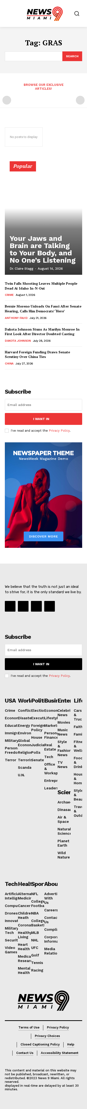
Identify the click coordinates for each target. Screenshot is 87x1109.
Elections (39, 710)
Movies (64, 722)
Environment (29, 733)
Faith (78, 727)
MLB (35, 933)
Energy (24, 725)
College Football (39, 903)
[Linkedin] (36, 606)
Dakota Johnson (18, 340)
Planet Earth (63, 843)
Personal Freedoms (14, 750)
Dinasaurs (66, 810)
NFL (34, 894)
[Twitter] (49, 606)
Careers (51, 910)
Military (11, 740)
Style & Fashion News (64, 748)
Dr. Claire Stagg (21, 268)
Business (56, 700)
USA (10, 700)
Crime (9, 295)
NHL (34, 940)
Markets (51, 725)
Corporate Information (55, 939)
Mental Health (24, 970)
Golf (35, 955)
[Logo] (43, 1000)
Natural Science (65, 831)
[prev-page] (6, 100)
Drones (11, 913)
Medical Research (26, 958)
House (36, 737)
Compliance (55, 929)
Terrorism (27, 760)
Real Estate (50, 747)
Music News (63, 732)
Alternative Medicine (28, 896)
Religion (25, 752)
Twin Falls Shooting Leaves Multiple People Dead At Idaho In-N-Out (41, 286)
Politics (41, 700)
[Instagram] (23, 606)
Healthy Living (25, 935)
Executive (40, 718)
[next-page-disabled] (80, 100)
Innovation (14, 921)
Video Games (11, 950)
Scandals (26, 767)
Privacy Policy (59, 430)
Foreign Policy (37, 727)
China (9, 363)
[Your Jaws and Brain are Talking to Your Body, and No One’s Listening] (43, 220)
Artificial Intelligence (15, 896)
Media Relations (52, 951)
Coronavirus (28, 925)
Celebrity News (66, 712)
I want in (41, 419)
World (26, 700)
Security (12, 940)
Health (26, 884)
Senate (37, 760)
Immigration (16, 733)
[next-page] (16, 376)
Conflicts (26, 710)
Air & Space (63, 819)
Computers (15, 906)
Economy (13, 718)
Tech (48, 757)
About (52, 884)
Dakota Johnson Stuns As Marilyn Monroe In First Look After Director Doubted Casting (42, 331)
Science (68, 792)
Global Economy (26, 742)
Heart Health (24, 946)
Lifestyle (52, 718)
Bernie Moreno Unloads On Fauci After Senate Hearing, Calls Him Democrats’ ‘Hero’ (43, 308)
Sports (40, 884)
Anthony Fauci (16, 318)
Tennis (37, 963)
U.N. (21, 775)
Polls (35, 752)
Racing (37, 970)
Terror (10, 760)
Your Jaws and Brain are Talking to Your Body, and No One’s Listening (43, 249)
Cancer (24, 906)
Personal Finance (52, 735)
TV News (62, 764)
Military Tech (11, 930)
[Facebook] (10, 606)
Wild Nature (64, 855)
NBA (35, 913)
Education (14, 725)
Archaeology (69, 802)
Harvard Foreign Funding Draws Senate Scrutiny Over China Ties (37, 354)
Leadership (54, 788)
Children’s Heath (26, 915)
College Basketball (41, 923)
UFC (34, 948)
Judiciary (39, 745)
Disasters (26, 718)
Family (79, 734)
